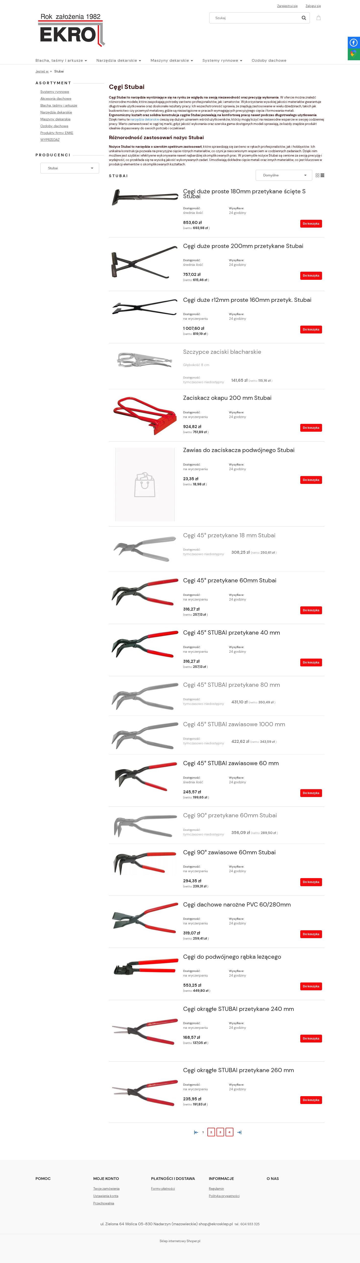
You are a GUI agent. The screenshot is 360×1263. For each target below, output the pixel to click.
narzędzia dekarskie (144, 119)
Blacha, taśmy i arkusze (58, 105)
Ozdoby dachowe (54, 126)
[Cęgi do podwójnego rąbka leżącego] (145, 967)
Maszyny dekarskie (55, 119)
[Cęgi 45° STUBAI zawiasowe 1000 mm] (145, 735)
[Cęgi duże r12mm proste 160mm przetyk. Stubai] (145, 308)
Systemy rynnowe (54, 91)
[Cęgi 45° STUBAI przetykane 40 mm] (145, 644)
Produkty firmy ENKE (56, 133)
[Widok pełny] (322, 175)
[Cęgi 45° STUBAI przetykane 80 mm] (145, 696)
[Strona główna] (72, 29)
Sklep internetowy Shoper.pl (180, 1241)
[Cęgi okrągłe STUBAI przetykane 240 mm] (145, 1031)
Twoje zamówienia (106, 1189)
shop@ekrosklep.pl (216, 1223)
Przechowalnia (103, 1203)
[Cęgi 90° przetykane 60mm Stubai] (145, 825)
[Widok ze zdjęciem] (317, 175)
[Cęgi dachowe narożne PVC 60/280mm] (145, 917)
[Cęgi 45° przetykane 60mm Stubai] (145, 592)
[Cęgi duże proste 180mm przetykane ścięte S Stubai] (145, 197)
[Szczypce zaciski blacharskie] (145, 362)
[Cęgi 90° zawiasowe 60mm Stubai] (145, 863)
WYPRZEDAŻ (50, 139)
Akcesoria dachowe (55, 98)
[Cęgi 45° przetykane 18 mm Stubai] (145, 550)
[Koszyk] (319, 17)
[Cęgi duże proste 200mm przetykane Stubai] (145, 265)
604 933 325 (250, 1224)
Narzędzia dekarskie (56, 112)
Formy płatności (163, 1189)
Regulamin (216, 1189)
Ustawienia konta (105, 1196)
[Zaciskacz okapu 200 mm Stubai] (145, 416)
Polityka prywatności (224, 1196)
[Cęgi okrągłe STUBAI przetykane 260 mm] (145, 1093)
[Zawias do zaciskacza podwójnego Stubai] (145, 484)
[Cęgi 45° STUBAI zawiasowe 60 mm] (145, 777)
